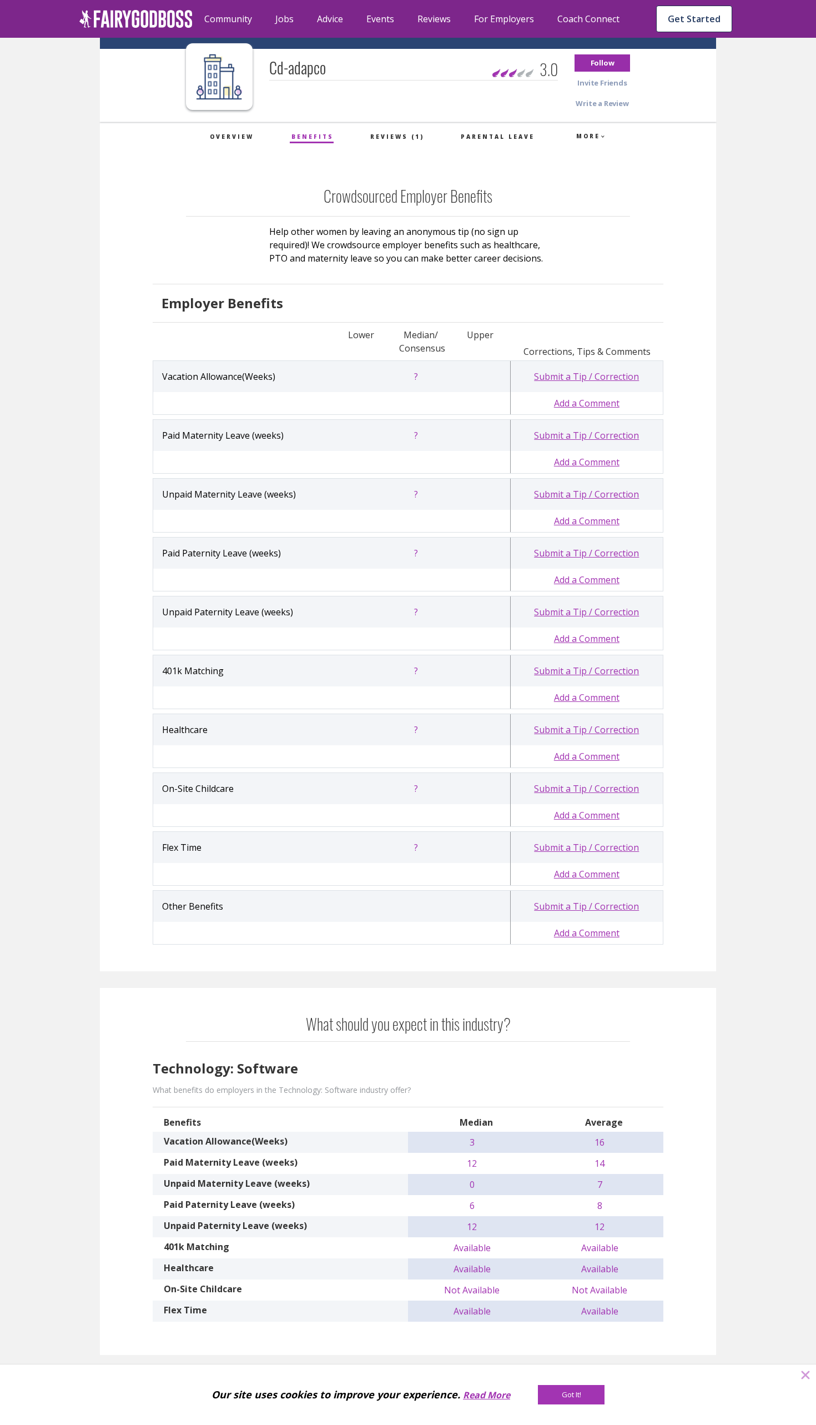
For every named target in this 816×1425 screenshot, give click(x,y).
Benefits (312, 137)
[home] (136, 19)
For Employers (504, 19)
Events (380, 19)
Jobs (284, 19)
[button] (602, 63)
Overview (232, 137)
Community (228, 19)
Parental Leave (498, 137)
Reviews (434, 19)
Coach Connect (588, 19)
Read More (486, 1395)
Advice (330, 19)
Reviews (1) (397, 137)
